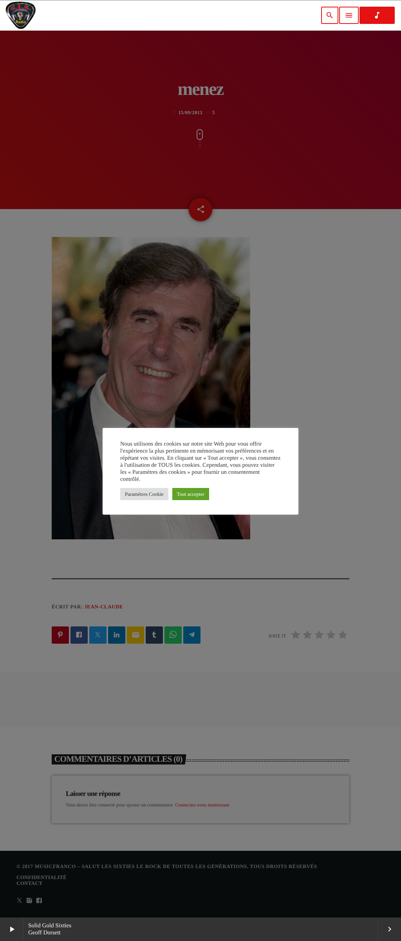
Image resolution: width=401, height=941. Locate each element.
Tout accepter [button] (190, 494)
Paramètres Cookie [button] (144, 494)
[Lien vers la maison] (20, 15)
